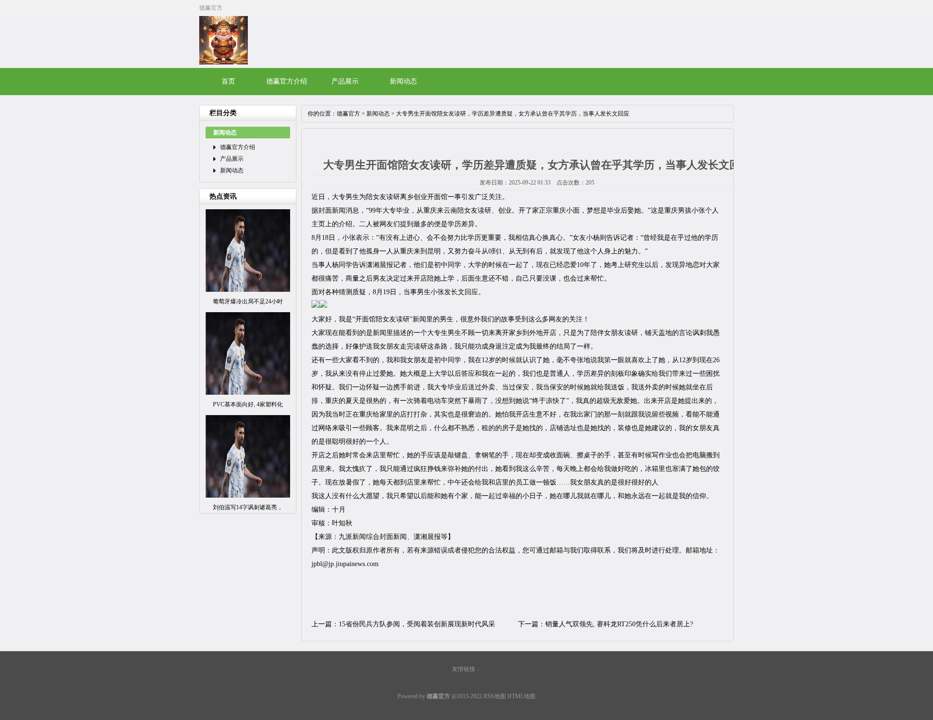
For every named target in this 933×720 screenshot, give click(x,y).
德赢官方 (348, 113)
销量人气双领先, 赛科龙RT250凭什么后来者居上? (619, 624)
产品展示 (345, 81)
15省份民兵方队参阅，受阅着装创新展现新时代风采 (417, 624)
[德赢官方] (223, 62)
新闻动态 (403, 81)
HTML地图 (521, 696)
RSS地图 (495, 696)
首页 (228, 81)
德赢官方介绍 (286, 81)
